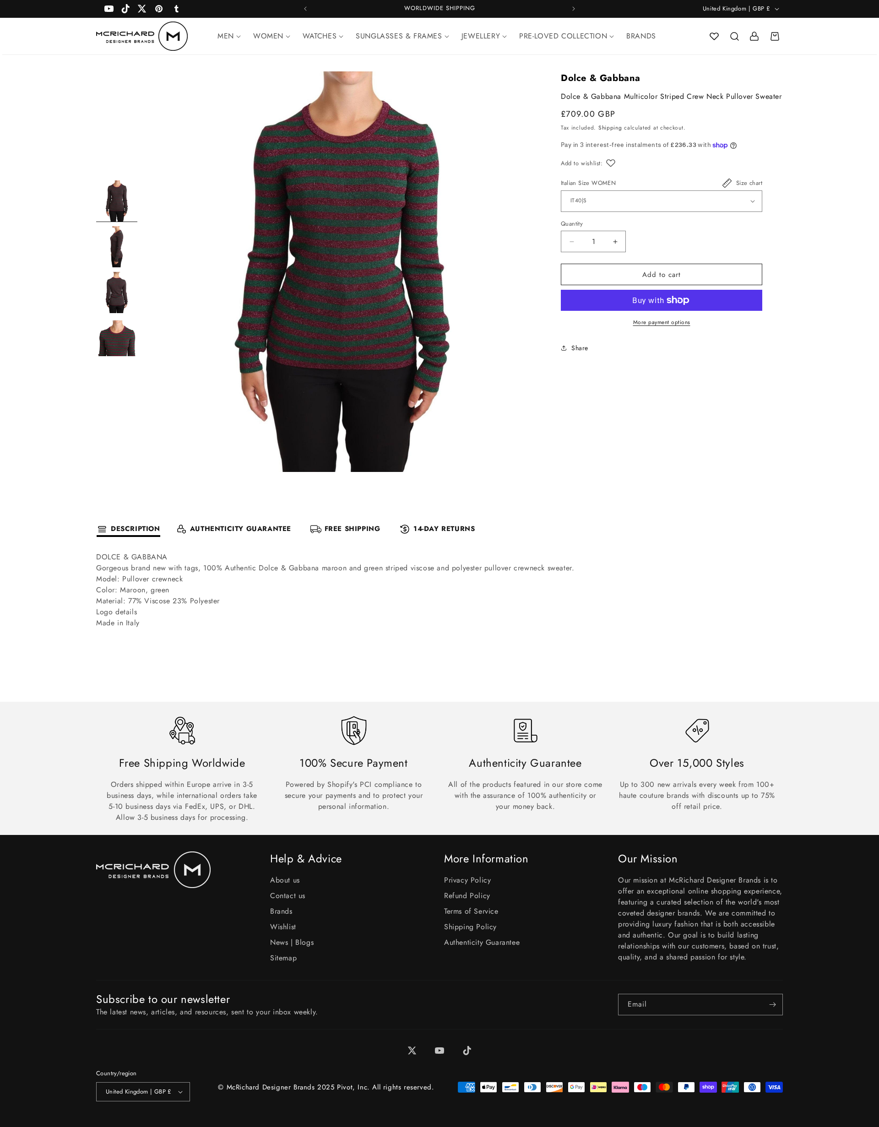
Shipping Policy (470, 926)
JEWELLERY (480, 36)
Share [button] (579, 347)
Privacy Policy (467, 880)
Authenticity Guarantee (482, 942)
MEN (225, 36)
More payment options (661, 322)
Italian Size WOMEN (588, 183)
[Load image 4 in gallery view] (116, 338)
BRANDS (641, 36)
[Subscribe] (772, 1004)
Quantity (572, 223)
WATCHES (319, 36)
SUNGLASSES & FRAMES (399, 36)
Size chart (749, 183)
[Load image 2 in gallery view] (116, 246)
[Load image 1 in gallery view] (116, 201)
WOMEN (268, 36)
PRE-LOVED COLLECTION (563, 36)
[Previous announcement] (305, 8)
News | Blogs (292, 942)
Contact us (287, 895)
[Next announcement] (574, 8)
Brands (281, 911)
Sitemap (283, 958)
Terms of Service (471, 911)
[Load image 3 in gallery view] (116, 292)
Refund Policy (467, 895)
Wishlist (283, 926)
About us (285, 880)
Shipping (610, 128)
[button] (734, 36)
